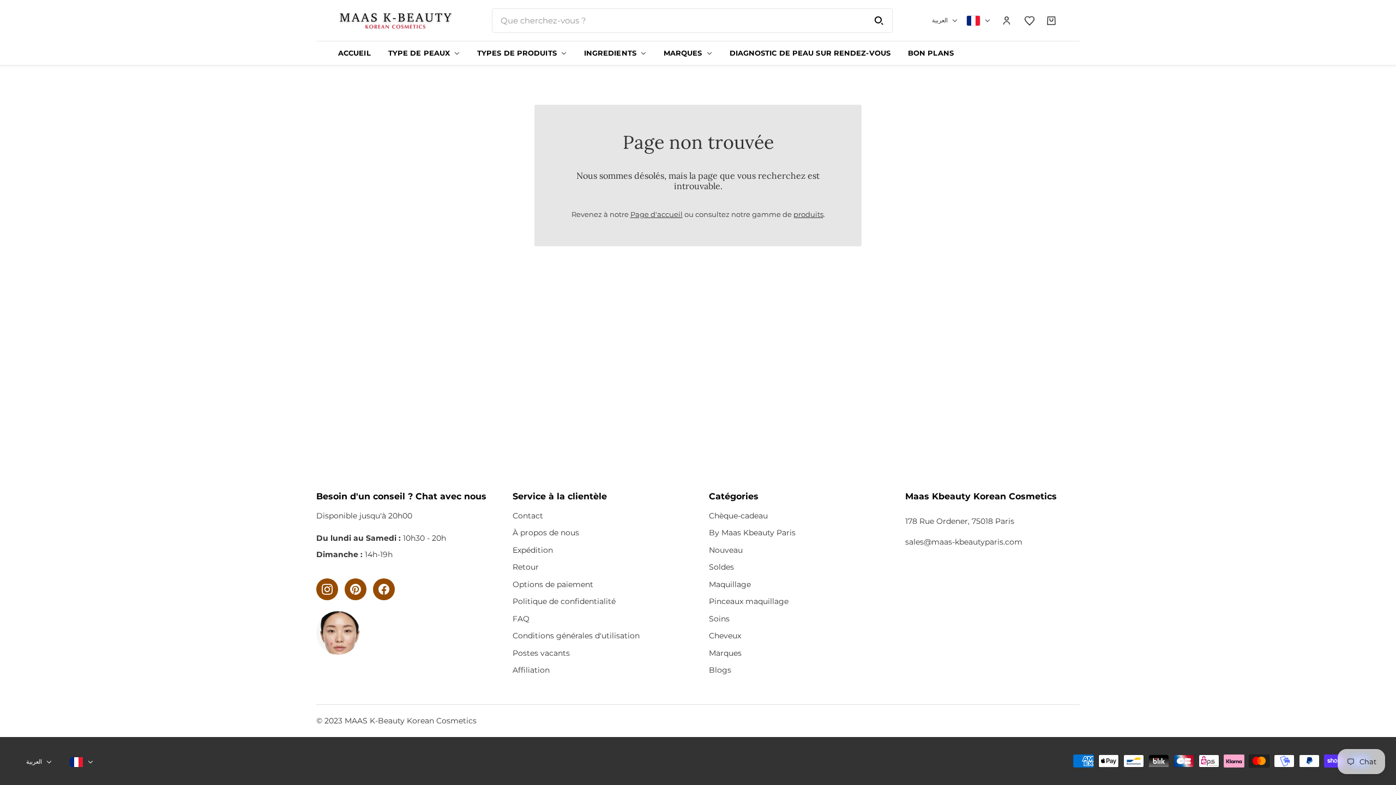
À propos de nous (546, 533)
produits (808, 214)
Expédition (533, 550)
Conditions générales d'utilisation (576, 636)
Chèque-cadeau (738, 516)
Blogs (720, 670)
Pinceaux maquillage (749, 601)
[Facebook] (384, 589)
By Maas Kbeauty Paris (752, 533)
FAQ (521, 619)
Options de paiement (553, 584)
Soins (719, 619)
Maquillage (730, 584)
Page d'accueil (656, 214)
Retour (526, 567)
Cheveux (725, 636)
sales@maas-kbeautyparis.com (963, 542)
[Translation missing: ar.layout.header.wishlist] (1029, 20)
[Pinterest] (355, 589)
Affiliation (531, 670)
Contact (528, 516)
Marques (725, 653)
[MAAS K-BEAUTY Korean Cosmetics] (395, 20)
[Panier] (1052, 21)
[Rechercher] (879, 21)
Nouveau (726, 550)
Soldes (721, 567)
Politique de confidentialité (564, 601)
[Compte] (1007, 21)
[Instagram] (327, 589)
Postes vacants (541, 653)
